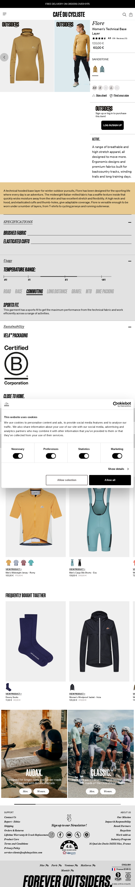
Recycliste (125, 830)
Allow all (110, 479)
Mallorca (86, 865)
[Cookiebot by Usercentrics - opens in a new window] (115, 404)
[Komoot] (86, 835)
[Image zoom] (27, 56)
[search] (123, 14)
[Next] (127, 757)
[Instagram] (51, 835)
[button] (69, 847)
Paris (54, 865)
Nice (42, 865)
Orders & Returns (14, 830)
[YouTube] (69, 835)
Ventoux (69, 865)
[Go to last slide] (4, 57)
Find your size (121, 95)
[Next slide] (86, 57)
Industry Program (121, 839)
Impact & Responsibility (118, 821)
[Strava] (77, 835)
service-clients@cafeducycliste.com (23, 852)
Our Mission (124, 817)
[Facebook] (60, 835)
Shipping (8, 826)
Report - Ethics (12, 821)
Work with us (123, 834)
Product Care (11, 839)
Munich (65, 870)
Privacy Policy (12, 848)
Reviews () (122, 38)
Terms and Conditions (16, 843)
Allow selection (66, 479)
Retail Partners (122, 826)
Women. (41, 791)
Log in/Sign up (112, 125)
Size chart (101, 95)
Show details (116, 468)
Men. (25, 791)
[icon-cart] (130, 14)
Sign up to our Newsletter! (69, 825)
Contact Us (10, 817)
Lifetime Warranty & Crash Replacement (26, 834)
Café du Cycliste (124, 884)
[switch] (51, 456)
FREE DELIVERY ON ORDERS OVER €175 (67, 3)
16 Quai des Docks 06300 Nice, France (110, 843)
